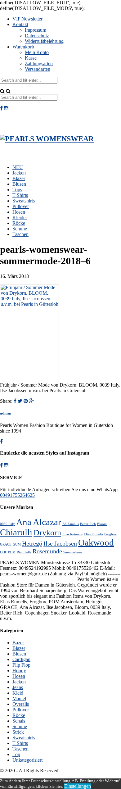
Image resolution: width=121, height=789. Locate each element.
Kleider (19, 217)
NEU (17, 167)
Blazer (18, 178)
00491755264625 (17, 495)
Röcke (18, 223)
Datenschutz (37, 35)
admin (5, 413)
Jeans (17, 687)
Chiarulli (16, 532)
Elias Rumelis (93, 534)
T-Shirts (20, 195)
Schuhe (19, 228)
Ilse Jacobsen (60, 543)
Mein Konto (37, 52)
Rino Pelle (24, 552)
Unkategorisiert (27, 760)
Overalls (20, 704)
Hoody (19, 670)
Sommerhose (72, 552)
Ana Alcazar (38, 522)
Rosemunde (47, 551)
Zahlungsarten (39, 63)
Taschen (20, 234)
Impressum (35, 30)
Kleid (17, 693)
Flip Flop (21, 665)
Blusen (19, 184)
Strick (18, 732)
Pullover (20, 206)
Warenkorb (23, 46)
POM (12, 552)
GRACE (5, 544)
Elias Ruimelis (72, 534)
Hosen (18, 212)
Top (16, 754)
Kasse (31, 58)
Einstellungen (77, 786)
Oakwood (96, 542)
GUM (17, 544)
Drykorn (47, 532)
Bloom (102, 524)
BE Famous (70, 524)
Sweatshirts (23, 200)
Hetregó (32, 543)
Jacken (19, 172)
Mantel (19, 698)
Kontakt (20, 24)
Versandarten (37, 69)
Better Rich (88, 524)
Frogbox (110, 534)
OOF (3, 552)
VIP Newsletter (27, 18)
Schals (18, 720)
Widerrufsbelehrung (44, 41)
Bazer (18, 642)
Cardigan (21, 659)
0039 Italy (7, 524)
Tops (17, 189)
